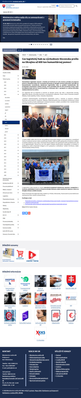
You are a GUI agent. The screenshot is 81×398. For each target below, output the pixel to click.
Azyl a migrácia (34, 367)
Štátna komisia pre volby (37, 357)
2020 (5, 138)
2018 (5, 144)
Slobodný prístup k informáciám (7, 179)
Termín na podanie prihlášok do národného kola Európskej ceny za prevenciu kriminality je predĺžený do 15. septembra (23, 20)
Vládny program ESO (62, 371)
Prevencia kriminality (8, 221)
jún (5, 116)
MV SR (19, 50)
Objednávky (6, 208)
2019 (5, 141)
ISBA (4, 218)
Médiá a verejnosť (7, 189)
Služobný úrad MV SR (8, 183)
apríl (6, 122)
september (7, 107)
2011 (5, 166)
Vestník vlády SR (7, 212)
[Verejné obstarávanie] (19, 255)
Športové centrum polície (37, 381)
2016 (5, 150)
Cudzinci (58, 367)
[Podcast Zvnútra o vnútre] (32, 256)
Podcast (58, 355)
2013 (5, 159)
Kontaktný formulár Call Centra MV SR (13, 380)
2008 (5, 175)
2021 (5, 135)
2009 (5, 172)
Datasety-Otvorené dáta (9, 234)
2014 (5, 156)
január (6, 131)
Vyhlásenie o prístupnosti (50, 391)
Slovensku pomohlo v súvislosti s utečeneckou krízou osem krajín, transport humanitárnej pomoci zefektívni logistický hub (51, 201)
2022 (5, 94)
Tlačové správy (6, 79)
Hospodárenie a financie (9, 202)
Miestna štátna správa (63, 369)
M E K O (4, 215)
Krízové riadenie (35, 374)
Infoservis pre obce (7, 193)
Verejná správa (34, 369)
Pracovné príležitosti (8, 186)
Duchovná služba (7, 228)
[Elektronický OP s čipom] (8, 255)
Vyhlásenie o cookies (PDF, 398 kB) (12, 393)
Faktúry (4, 205)
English (53, 5)
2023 (5, 91)
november (7, 100)
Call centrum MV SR (61, 374)
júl (5, 113)
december (7, 97)
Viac (4, 40)
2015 (5, 153)
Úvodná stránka (7, 72)
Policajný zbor (34, 364)
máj (6, 119)
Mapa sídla (38, 391)
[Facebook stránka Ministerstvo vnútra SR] (57, 6)
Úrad (4, 76)
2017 (5, 147)
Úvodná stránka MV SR (10, 50)
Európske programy (36, 362)
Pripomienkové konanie (8, 199)
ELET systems (30, 391)
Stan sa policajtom (61, 357)
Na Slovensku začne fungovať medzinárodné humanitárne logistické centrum (46, 204)
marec (6, 125)
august (6, 110)
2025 (5, 85)
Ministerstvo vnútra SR (37, 355)
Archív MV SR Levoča (8, 231)
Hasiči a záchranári (35, 371)
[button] (8, 11)
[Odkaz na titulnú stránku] (11, 6)
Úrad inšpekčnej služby (8, 224)
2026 (5, 82)
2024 (5, 88)
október (7, 103)
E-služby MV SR (60, 360)
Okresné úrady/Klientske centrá (39, 360)
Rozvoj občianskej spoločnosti (39, 378)
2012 (5, 163)
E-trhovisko (59, 376)
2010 (5, 169)
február (6, 128)
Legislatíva (5, 196)
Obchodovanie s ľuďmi (63, 364)
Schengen (33, 376)
